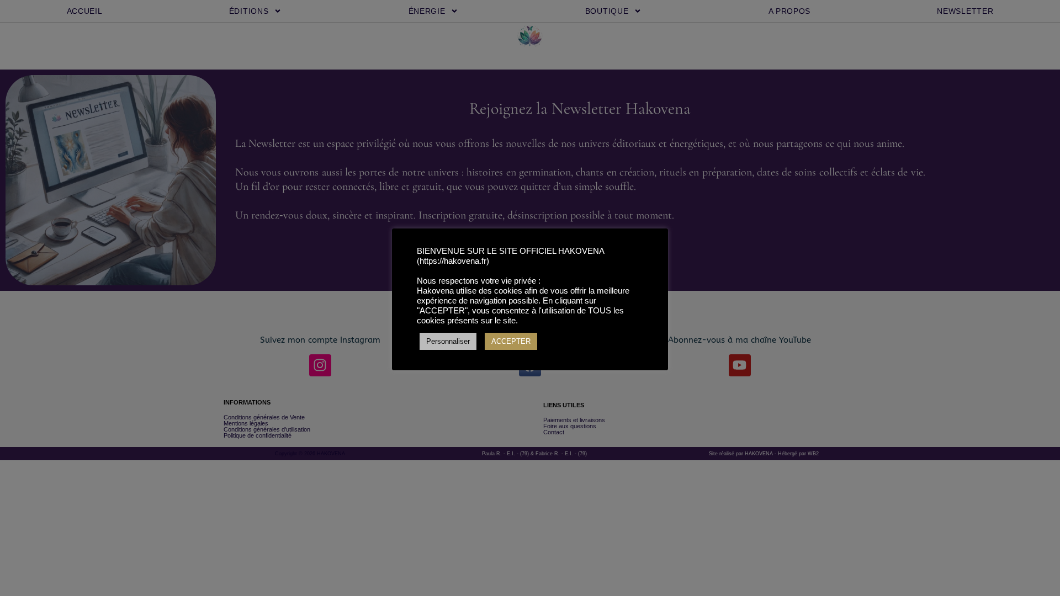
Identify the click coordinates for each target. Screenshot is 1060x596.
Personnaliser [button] (448, 341)
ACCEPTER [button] (511, 341)
